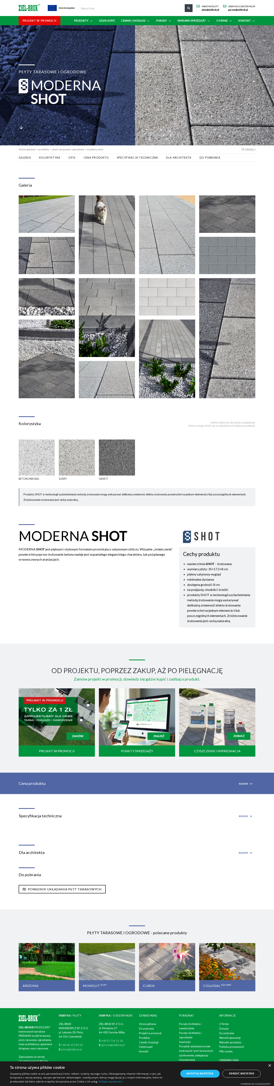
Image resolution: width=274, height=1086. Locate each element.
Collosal (217, 985)
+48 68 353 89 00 (72, 1045)
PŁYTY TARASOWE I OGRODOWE (68, 149)
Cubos (149, 985)
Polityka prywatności (231, 1046)
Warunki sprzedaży (230, 1042)
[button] (83, 20)
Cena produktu (96, 157)
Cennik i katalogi (148, 1042)
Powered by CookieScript (256, 1083)
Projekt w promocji (150, 1033)
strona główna (27, 149)
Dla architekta (178, 157)
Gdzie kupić (146, 1046)
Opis (71, 157)
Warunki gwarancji (230, 1037)
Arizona (31, 985)
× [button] (269, 1065)
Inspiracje (184, 1042)
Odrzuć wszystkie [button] (241, 1073)
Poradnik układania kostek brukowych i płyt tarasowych (196, 1048)
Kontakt (143, 1051)
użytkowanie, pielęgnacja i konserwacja (193, 1057)
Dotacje (223, 1028)
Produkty (43, 149)
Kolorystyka (49, 157)
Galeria (25, 157)
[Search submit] (189, 8)
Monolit (95, 985)
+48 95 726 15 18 (112, 1040)
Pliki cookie (225, 1051)
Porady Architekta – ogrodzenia (191, 1035)
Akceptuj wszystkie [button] (199, 1073)
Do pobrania (210, 157)
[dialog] (137, 1073)
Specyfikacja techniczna (137, 157)
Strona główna (147, 1024)
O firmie (224, 1024)
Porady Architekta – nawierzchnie (191, 1026)
